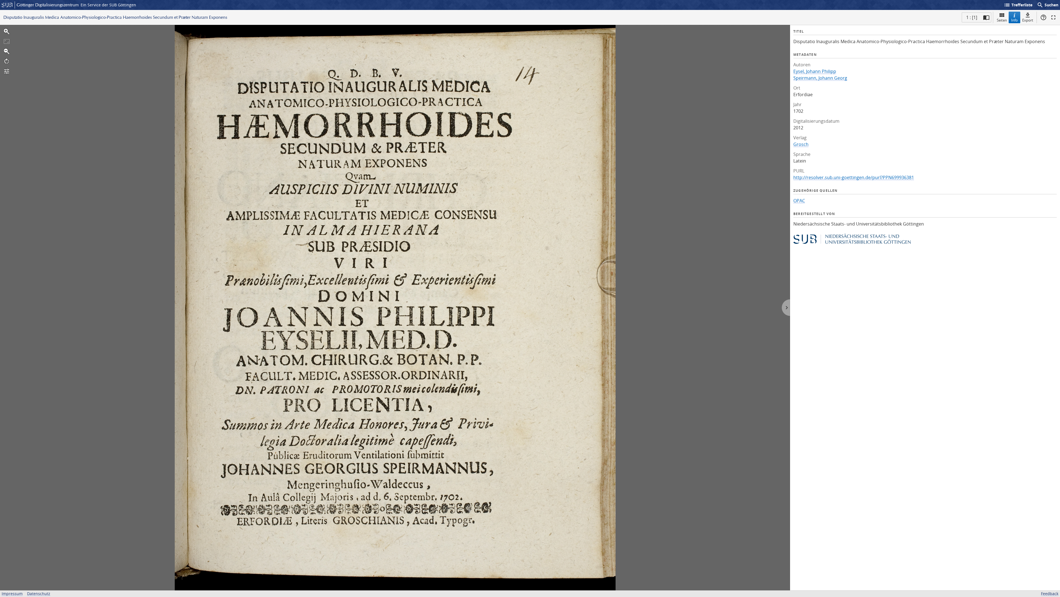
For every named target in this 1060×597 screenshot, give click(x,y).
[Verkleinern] (7, 51)
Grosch (801, 144)
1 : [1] (971, 17)
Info (1014, 20)
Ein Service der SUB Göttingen (108, 4)
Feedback (1049, 593)
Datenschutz (38, 593)
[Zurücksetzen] (7, 41)
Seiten (1002, 20)
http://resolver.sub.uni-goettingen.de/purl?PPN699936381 (853, 177)
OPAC (799, 201)
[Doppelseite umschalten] (986, 17)
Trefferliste (1018, 5)
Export (1027, 20)
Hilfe (1043, 17)
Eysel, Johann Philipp (814, 71)
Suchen (1047, 5)
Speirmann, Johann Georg (820, 78)
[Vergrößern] (7, 31)
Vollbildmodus (1053, 17)
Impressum (12, 593)
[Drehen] (7, 61)
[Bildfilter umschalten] (7, 71)
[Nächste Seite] (786, 307)
